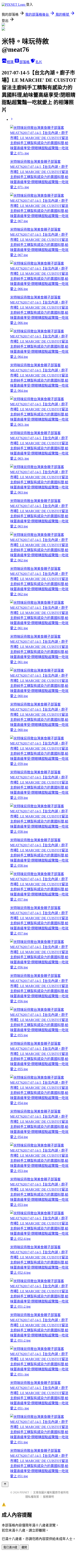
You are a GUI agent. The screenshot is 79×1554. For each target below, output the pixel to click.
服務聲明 (48, 1496)
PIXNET (24, 1492)
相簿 (10, 62)
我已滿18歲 (10, 1547)
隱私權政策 (32, 1496)
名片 (38, 62)
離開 (24, 1547)
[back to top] (5, 1484)
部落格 (24, 62)
